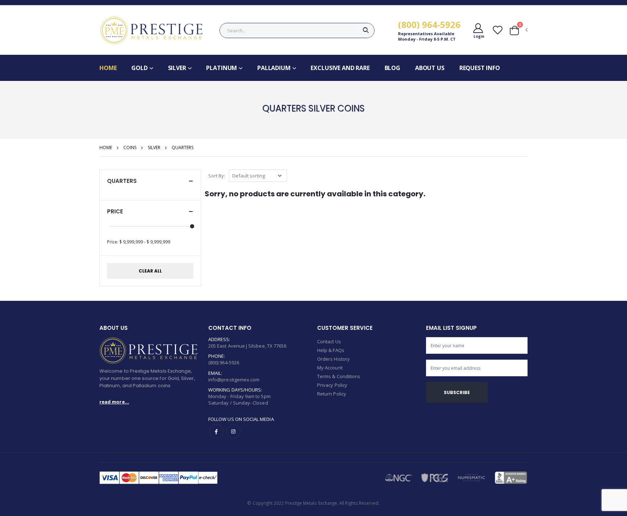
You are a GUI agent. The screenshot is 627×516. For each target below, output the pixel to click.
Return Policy (331, 393)
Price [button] (115, 211)
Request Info (479, 68)
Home (107, 68)
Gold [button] (139, 68)
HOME (105, 147)
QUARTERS (182, 147)
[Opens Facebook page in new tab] (216, 431)
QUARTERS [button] (122, 181)
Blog (392, 68)
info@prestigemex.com (233, 379)
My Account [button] (330, 367)
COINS (129, 147)
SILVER (154, 147)
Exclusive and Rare (340, 68)
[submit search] (366, 30)
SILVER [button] (177, 68)
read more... (114, 401)
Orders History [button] (333, 359)
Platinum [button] (221, 68)
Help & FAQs (330, 350)
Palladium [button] (274, 68)
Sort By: (216, 175)
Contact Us (329, 341)
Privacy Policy (332, 385)
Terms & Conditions (338, 376)
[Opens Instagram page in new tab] (233, 431)
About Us (429, 68)
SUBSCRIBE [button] (457, 392)
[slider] (192, 226)
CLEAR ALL (150, 271)
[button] (478, 30)
